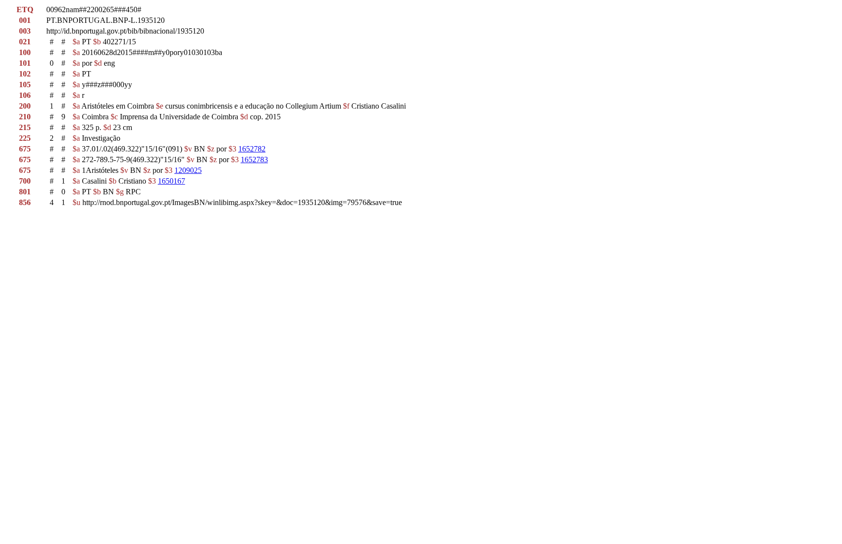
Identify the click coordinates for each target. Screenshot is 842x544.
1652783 (254, 159)
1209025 (188, 170)
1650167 (171, 181)
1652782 (252, 149)
